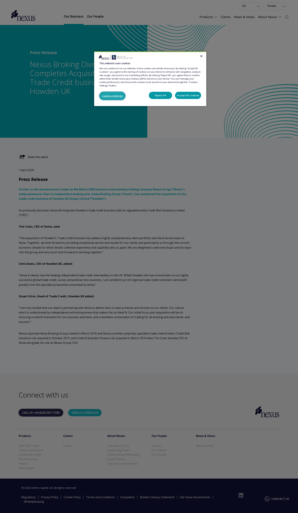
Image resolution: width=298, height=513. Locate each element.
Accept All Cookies (188, 95)
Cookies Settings (112, 95)
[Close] (201, 56)
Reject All (160, 95)
